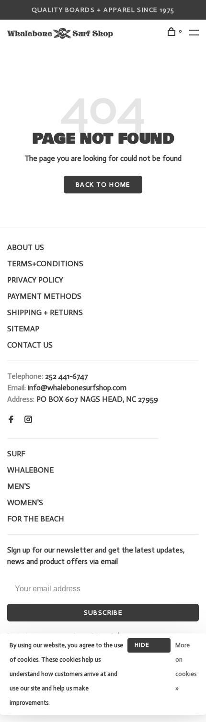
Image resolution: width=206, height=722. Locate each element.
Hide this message (149, 647)
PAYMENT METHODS (44, 296)
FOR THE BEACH (35, 518)
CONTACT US (30, 345)
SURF (16, 453)
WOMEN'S (25, 502)
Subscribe (103, 613)
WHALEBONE (30, 469)
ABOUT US (25, 247)
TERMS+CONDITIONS (45, 263)
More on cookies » (185, 667)
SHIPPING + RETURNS (45, 312)
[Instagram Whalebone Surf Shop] (28, 420)
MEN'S (18, 486)
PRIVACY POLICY (35, 279)
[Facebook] (11, 420)
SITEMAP (23, 328)
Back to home (103, 184)
